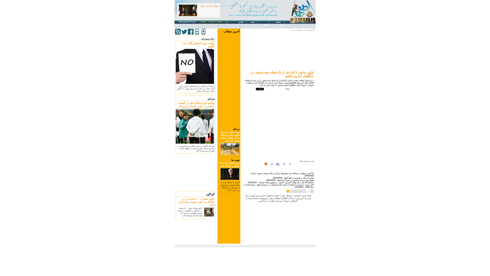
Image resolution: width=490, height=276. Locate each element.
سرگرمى (263, 201)
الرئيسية (311, 30)
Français (212, 22)
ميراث (286, 201)
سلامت (271, 201)
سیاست (297, 195)
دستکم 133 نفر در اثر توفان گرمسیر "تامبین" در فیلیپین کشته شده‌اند (286, 182)
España (203, 22)
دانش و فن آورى (258, 195)
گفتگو (284, 198)
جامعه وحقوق (273, 195)
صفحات (266, 25)
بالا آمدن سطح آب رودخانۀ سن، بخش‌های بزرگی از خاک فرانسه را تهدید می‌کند (282, 173)
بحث (253, 22)
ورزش (211, 98)
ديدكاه (292, 198)
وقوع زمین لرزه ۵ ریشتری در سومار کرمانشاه (295, 180)
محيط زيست (297, 30)
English (219, 22)
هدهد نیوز (306, 195)
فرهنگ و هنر (275, 198)
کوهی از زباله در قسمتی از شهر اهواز (299, 178)
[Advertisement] (195, 172)
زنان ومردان (208, 38)
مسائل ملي (286, 195)
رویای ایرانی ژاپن (209, 5)
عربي (227, 22)
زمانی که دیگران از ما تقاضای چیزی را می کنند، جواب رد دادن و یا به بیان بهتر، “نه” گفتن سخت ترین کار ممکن (196, 88)
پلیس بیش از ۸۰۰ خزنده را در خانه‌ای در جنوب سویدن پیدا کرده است (197, 201)
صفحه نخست (280, 23)
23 (312, 191)
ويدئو (279, 201)
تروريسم (264, 198)
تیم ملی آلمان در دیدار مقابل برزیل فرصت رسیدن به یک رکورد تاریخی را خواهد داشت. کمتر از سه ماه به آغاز (197, 148)
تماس (241, 22)
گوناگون (210, 194)
